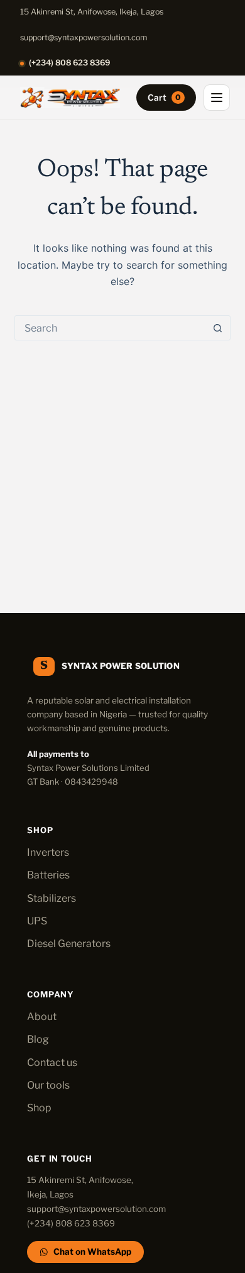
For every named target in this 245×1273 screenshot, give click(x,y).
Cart (164, 98)
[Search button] (218, 328)
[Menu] (217, 97)
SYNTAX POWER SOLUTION (120, 666)
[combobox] (110, 327)
